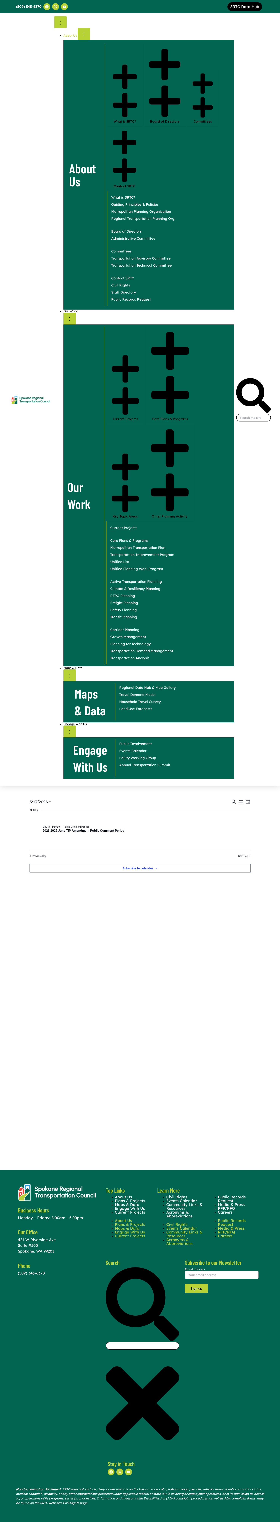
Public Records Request (232, 1198)
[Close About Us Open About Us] (84, 34)
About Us (123, 1220)
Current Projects (130, 1212)
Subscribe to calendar (138, 868)
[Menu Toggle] (60, 22)
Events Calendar (181, 1228)
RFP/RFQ (226, 1232)
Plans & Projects (130, 1224)
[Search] (253, 412)
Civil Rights (176, 1224)
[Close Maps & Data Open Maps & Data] (69, 675)
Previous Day (39, 855)
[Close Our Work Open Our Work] (69, 318)
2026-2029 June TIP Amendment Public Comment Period (83, 830)
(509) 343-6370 (31, 1273)
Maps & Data (127, 1228)
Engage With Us (130, 1232)
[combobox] (253, 417)
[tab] (125, 93)
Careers (225, 1212)
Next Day (243, 855)
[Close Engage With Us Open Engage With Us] (69, 731)
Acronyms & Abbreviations (179, 1214)
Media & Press (231, 1228)
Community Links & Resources (184, 1206)
